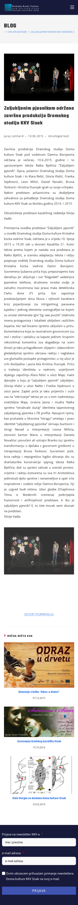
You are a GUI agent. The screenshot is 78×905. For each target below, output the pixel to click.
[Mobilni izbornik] (72, 7)
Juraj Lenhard (14, 136)
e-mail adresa (11, 853)
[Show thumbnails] (39, 614)
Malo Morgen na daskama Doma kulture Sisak (39, 798)
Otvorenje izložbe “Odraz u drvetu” (39, 692)
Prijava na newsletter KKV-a (21, 834)
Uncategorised (58, 136)
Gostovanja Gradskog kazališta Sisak (39, 741)
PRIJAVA (39, 890)
